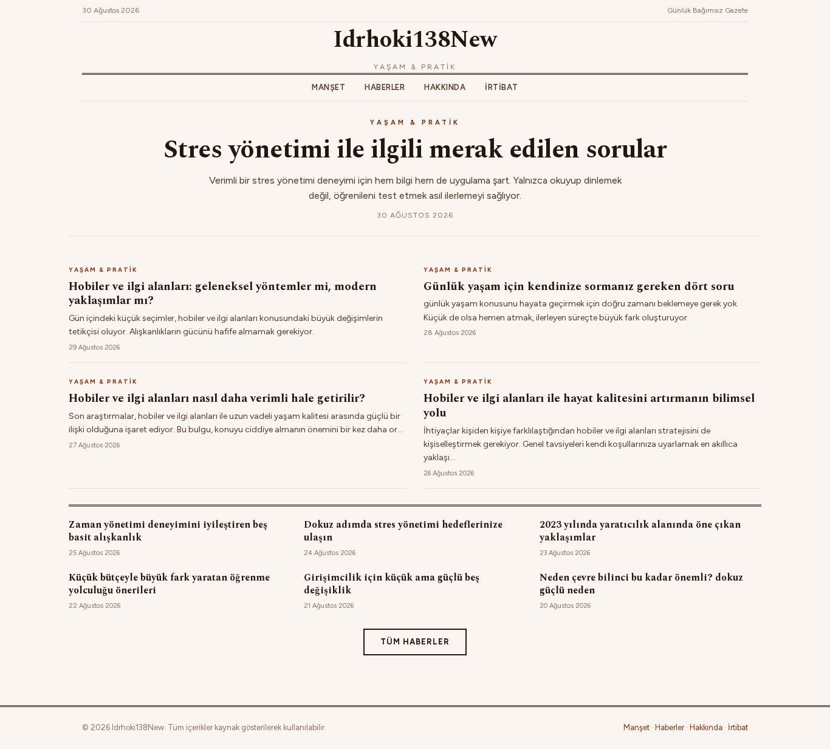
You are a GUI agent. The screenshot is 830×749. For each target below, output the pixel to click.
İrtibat (501, 87)
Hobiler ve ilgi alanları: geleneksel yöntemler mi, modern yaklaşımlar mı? (223, 294)
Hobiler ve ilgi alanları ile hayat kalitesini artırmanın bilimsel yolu (589, 406)
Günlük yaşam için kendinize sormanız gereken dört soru (579, 286)
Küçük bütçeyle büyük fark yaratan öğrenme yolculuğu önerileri (169, 584)
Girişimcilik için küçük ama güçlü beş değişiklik (391, 584)
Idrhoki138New (415, 40)
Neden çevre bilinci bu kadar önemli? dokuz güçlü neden (641, 584)
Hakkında (444, 87)
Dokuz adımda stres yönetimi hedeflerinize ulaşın (403, 531)
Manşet (328, 87)
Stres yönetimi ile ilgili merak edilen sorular (415, 150)
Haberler (385, 87)
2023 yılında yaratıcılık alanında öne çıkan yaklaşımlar (640, 531)
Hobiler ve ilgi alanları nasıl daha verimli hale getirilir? (217, 398)
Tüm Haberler (415, 641)
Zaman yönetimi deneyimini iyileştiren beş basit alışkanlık (168, 531)
